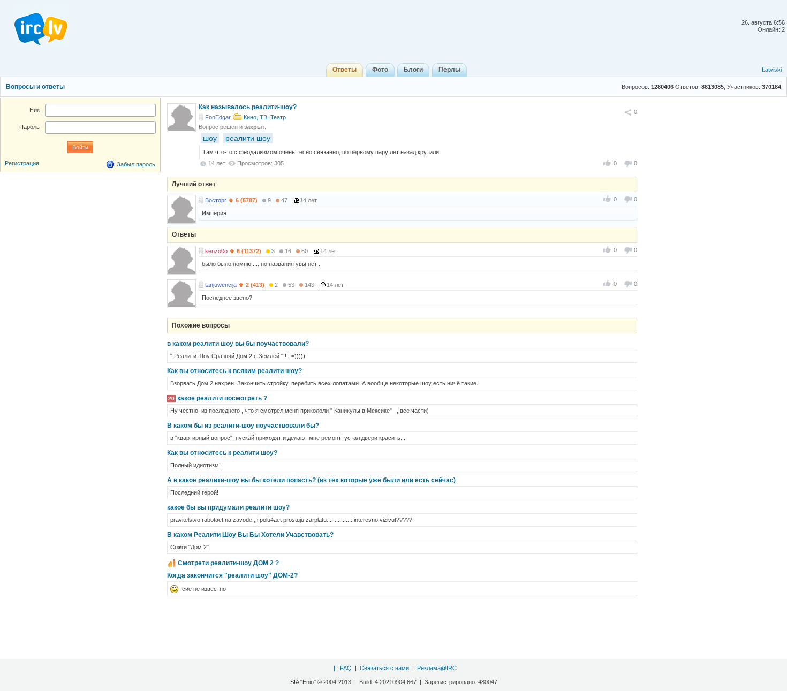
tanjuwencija (221, 285)
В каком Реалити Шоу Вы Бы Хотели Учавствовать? (250, 534)
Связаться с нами (384, 668)
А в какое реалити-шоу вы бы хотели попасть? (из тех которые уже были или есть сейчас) (311, 480)
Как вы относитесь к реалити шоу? (222, 453)
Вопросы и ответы (35, 86)
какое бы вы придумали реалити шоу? (228, 507)
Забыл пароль (136, 164)
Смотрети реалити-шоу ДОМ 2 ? (228, 563)
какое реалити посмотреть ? (222, 398)
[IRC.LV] (34, 25)
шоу (210, 138)
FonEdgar (218, 117)
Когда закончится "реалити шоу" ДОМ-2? (232, 575)
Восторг (215, 200)
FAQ (346, 668)
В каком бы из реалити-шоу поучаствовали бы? (243, 425)
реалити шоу (247, 138)
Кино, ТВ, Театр (265, 117)
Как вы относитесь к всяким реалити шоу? (234, 371)
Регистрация (22, 163)
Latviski (772, 69)
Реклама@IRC (437, 668)
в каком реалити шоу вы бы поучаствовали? (238, 343)
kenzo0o (216, 251)
